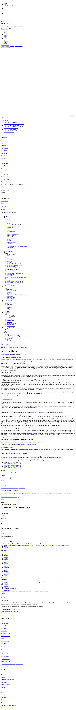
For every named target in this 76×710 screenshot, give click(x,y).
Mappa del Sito (10, 341)
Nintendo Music (10, 298)
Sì (5, 593)
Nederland (6, 578)
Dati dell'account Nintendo (10, 5)
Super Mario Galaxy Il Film (13, 335)
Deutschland (6, 549)
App (8, 308)
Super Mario (3, 165)
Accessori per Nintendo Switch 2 (14, 265)
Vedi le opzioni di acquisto (16, 46)
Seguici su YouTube (5, 190)
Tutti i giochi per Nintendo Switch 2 (12, 122)
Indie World (9, 322)
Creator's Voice (10, 324)
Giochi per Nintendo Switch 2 (14, 224)
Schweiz (6, 583)
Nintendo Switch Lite (12, 276)
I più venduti (9, 243)
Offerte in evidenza (11, 242)
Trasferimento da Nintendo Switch (15, 267)
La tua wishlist (10, 247)
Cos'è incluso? (10, 293)
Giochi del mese (10, 240)
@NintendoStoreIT (5, 176)
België (5, 546)
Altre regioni (7, 590)
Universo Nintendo (11, 235)
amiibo (8, 284)
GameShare (9, 262)
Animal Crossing (5, 163)
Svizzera (6, 586)
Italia (5, 554)
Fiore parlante (10, 280)
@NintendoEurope (5, 179)
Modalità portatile (5, 488)
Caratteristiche (10, 259)
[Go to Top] (38, 343)
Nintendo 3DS (4, 153)
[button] (39, 216)
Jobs (8, 339)
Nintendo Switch (5, 145)
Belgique (6, 557)
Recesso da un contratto (39, 545)
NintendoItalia (4, 196)
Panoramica (6, 1)
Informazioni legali (16, 545)
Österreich (6, 565)
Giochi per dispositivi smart (13, 234)
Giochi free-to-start (11, 231)
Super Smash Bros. (5, 158)
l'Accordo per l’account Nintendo (28, 407)
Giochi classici (10, 296)
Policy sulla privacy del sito (37, 543)
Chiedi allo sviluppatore (12, 323)
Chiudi (2, 584)
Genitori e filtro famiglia (6, 543)
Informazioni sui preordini (7, 447)
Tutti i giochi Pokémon (9, 132)
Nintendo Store (4, 148)
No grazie (3, 593)
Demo (8, 230)
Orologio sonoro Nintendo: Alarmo (15, 281)
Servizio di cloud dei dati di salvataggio (10, 497)
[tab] (38, 541)
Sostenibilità (48, 545)
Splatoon (3, 160)
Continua (6, 584)
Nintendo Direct (10, 320)
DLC (8, 232)
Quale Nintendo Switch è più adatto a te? (16, 277)
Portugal (5, 567)
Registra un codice (11, 248)
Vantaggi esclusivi (11, 297)
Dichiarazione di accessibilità (58, 545)
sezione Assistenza (35, 423)
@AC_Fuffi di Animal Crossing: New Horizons (12, 184)
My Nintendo (10, 338)
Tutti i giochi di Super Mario (10, 129)
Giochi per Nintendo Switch (13, 226)
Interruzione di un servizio (27, 545)
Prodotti (8, 309)
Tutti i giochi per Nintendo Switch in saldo (13, 126)
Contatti (67, 545)
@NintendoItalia (4, 174)
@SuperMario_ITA (5, 181)
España (5, 550)
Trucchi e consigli (11, 326)
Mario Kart (3, 168)
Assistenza (14, 543)
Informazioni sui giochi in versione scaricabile (17, 246)
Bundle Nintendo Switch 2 (13, 266)
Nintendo (3, 143)
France (5, 551)
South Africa (7, 566)
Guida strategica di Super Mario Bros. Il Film (17, 336)
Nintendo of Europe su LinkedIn (8, 212)
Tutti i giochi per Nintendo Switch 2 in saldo (14, 124)
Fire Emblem (4, 150)
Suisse (5, 570)
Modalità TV (22, 488)
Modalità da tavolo (13, 488)
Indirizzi (5, 4)
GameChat (9, 261)
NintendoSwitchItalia (6, 198)
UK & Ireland (7, 572)
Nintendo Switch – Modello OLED (15, 273)
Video (8, 311)
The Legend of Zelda (6, 155)
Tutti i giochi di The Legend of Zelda (12, 130)
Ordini (5, 3)
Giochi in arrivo (10, 228)
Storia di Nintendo (11, 285)
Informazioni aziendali (22, 543)
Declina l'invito (4, 611)
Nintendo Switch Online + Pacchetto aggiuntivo (18, 294)
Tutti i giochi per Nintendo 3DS (11, 128)
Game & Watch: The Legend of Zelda (15, 282)
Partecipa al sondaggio (13, 611)
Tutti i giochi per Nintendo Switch (12, 125)
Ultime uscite (10, 227)
